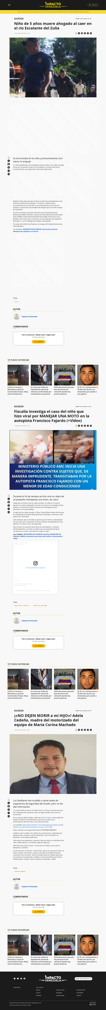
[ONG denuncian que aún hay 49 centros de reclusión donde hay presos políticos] (64, 375)
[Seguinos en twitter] (14, 979)
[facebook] (82, 33)
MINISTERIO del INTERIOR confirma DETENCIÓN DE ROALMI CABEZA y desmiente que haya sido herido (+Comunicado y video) (38, 536)
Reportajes (53, 12)
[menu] (9, 5)
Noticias (20, 12)
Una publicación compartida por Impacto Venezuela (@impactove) (33, 590)
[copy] (91, 33)
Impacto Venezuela (29, 316)
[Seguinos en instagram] (21, 979)
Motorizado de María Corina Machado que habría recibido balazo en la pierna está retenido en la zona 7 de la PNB (38, 826)
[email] (88, 33)
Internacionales (63, 12)
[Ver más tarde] (76, 33)
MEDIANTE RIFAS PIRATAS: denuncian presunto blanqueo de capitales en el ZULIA (35, 230)
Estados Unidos (43, 12)
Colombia (34, 12)
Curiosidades (85, 12)
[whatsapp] (79, 33)
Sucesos (27, 12)
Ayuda (29, 1005)
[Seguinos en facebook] (24, 979)
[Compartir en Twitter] (85, 33)
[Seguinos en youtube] (18, 979)
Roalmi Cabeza (46, 818)
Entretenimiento (74, 12)
